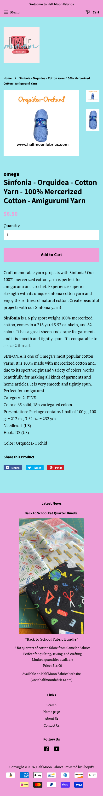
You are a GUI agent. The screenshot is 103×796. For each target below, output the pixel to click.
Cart (95, 12)
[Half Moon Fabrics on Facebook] (46, 749)
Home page (51, 711)
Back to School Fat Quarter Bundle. (51, 513)
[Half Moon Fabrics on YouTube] (56, 749)
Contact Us (52, 725)
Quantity (12, 225)
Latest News (51, 503)
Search (51, 705)
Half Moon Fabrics (49, 767)
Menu (14, 12)
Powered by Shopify (79, 767)
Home (8, 78)
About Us (51, 718)
